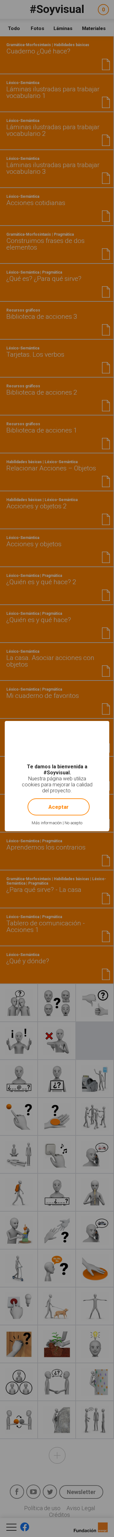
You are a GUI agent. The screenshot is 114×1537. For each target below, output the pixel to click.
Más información (47, 822)
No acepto (73, 822)
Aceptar (58, 807)
